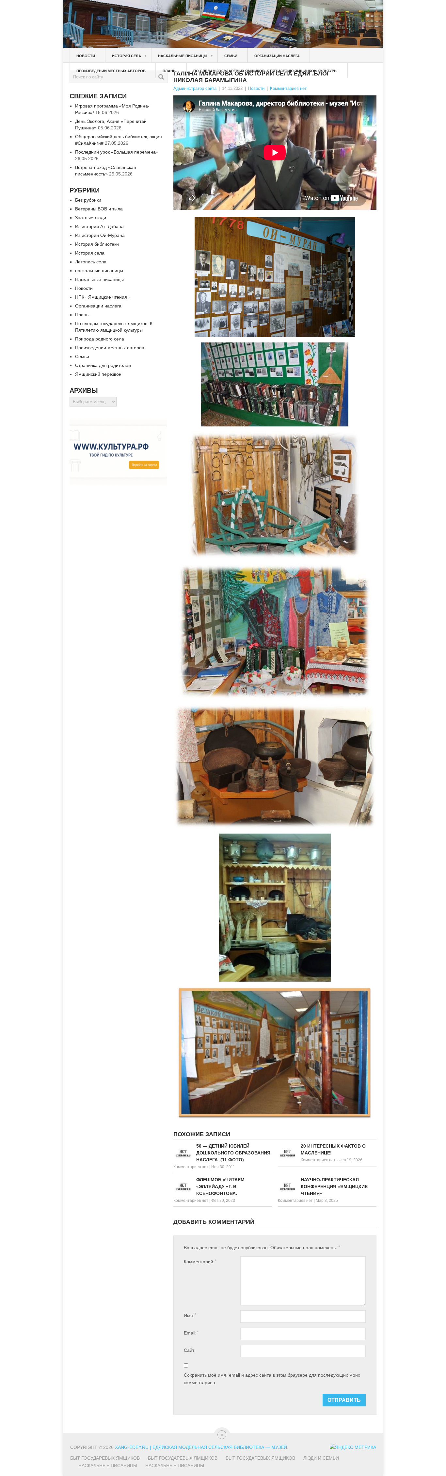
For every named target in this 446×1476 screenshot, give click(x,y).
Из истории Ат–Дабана (99, 226)
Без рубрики (88, 200)
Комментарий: (200, 1261)
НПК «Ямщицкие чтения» (102, 297)
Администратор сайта (194, 88)
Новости (85, 56)
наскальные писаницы (99, 270)
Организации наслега (277, 56)
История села (129, 56)
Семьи (230, 56)
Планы (170, 71)
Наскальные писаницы (186, 56)
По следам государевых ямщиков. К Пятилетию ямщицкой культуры (265, 71)
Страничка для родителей (103, 365)
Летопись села (90, 261)
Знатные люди (90, 217)
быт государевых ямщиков (260, 1458)
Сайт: (190, 1350)
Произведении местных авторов (111, 71)
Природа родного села (99, 338)
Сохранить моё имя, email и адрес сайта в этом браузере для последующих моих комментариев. (272, 1378)
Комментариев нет (288, 88)
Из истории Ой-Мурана (100, 235)
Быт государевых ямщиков (105, 1458)
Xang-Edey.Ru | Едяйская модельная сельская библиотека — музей (201, 1447)
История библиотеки (97, 244)
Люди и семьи (321, 1458)
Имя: (190, 1315)
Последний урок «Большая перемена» (116, 152)
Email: (191, 1332)
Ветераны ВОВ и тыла (99, 208)
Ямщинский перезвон (98, 374)
